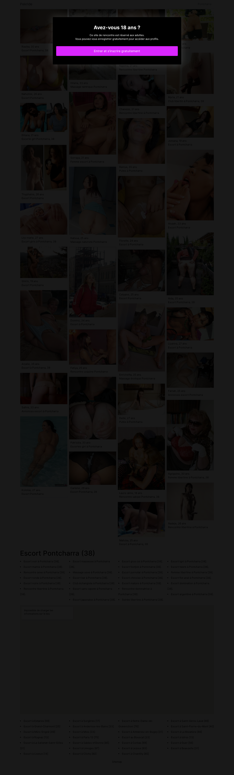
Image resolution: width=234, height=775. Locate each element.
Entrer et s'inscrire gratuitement (117, 51)
